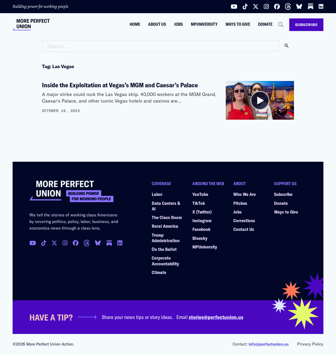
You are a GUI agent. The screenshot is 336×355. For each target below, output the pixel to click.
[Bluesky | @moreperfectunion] (299, 6)
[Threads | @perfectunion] (288, 6)
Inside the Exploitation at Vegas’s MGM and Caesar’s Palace (120, 85)
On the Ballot (164, 249)
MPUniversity (204, 24)
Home (135, 24)
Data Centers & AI (166, 205)
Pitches (240, 203)
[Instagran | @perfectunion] (87, 243)
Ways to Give (237, 24)
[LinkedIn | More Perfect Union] (321, 6)
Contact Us (243, 229)
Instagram (202, 220)
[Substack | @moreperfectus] (310, 6)
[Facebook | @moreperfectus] (277, 6)
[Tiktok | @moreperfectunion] (245, 6)
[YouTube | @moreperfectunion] (234, 6)
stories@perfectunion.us (216, 317)
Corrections (244, 220)
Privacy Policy (310, 343)
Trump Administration (166, 237)
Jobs (178, 24)
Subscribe (306, 24)
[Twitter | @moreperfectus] (256, 6)
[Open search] (281, 24)
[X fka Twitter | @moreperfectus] (54, 243)
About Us (157, 24)
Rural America (165, 226)
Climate (159, 272)
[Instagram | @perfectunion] (266, 6)
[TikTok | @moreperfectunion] (43, 243)
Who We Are (244, 194)
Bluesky (199, 238)
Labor (157, 194)
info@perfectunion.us (269, 344)
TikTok (198, 203)
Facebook (201, 229)
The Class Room (167, 217)
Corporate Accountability (165, 260)
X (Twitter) (202, 211)
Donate (265, 24)
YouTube (200, 194)
